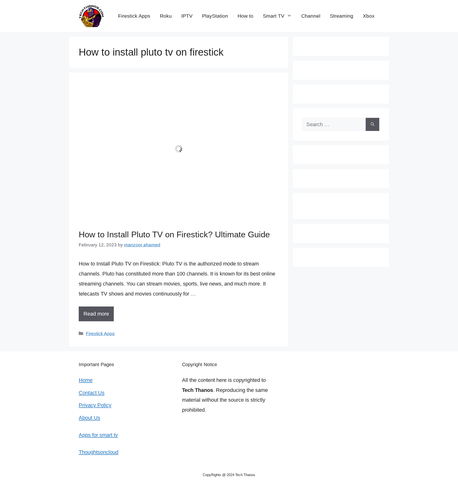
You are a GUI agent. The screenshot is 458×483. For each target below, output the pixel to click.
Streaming (341, 16)
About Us (89, 418)
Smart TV (273, 16)
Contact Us (91, 393)
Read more (96, 314)
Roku (166, 16)
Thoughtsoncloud (98, 452)
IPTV (187, 16)
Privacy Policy (95, 405)
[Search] (372, 124)
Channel (310, 16)
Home (86, 380)
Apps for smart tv (98, 435)
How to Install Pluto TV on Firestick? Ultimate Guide (174, 234)
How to (245, 16)
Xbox (369, 16)
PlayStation (215, 16)
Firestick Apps (134, 16)
